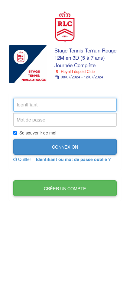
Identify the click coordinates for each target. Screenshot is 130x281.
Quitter (24, 159)
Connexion (65, 147)
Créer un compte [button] (65, 188)
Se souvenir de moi (37, 133)
